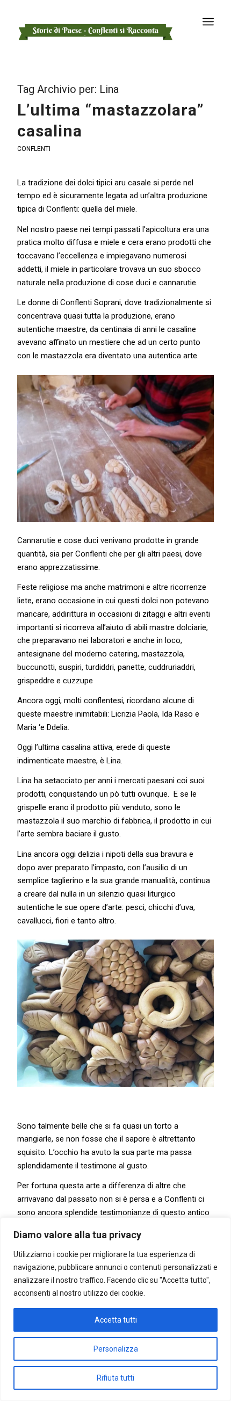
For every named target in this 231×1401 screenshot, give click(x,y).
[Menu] (208, 21)
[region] (115, 1309)
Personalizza (115, 1349)
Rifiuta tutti (115, 1378)
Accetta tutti (116, 1320)
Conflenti (33, 149)
